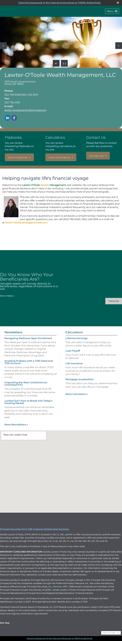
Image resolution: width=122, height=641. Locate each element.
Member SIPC (60, 586)
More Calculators (76, 394)
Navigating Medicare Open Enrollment (28, 338)
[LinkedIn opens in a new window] (7, 118)
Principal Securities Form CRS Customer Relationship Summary (34, 529)
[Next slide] (118, 45)
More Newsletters (16, 424)
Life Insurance (74, 363)
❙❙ (64, 63)
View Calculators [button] (59, 157)
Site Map (5, 623)
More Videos (7, 296)
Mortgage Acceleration (79, 379)
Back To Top (109, 633)
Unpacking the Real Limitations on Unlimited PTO (25, 383)
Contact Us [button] (96, 155)
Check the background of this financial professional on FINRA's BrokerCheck (59, 2)
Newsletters (13, 332)
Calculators (74, 332)
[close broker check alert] (118, 2)
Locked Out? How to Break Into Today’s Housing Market (28, 402)
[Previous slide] (3, 45)
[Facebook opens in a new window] (14, 118)
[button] (112, 11)
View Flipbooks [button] (18, 157)
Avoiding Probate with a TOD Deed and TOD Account (28, 362)
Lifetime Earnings (76, 338)
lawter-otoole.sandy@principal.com (25, 110)
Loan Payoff (72, 350)
